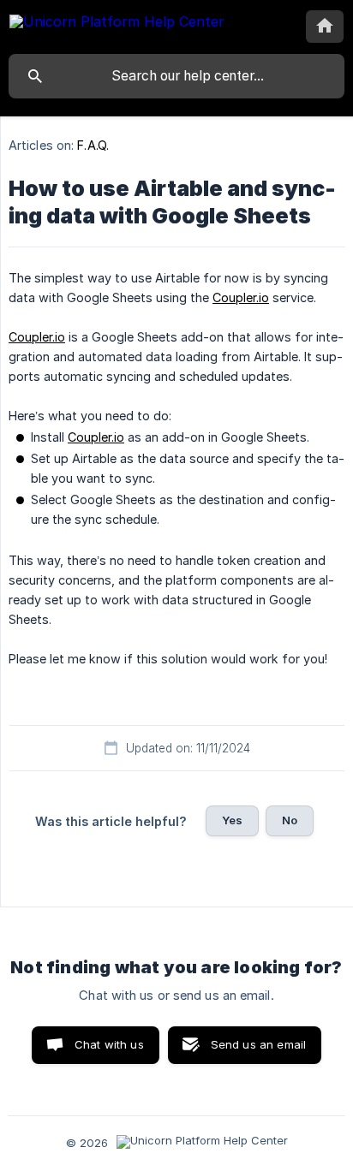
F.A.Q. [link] (93, 145)
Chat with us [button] (109, 1044)
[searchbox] (176, 76)
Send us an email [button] (258, 1044)
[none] (116, 24)
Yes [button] (232, 820)
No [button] (289, 820)
